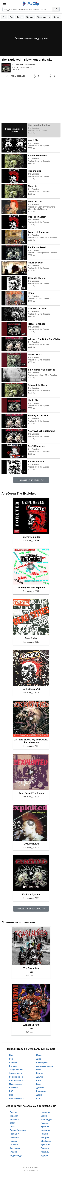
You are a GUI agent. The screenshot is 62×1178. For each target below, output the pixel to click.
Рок (11, 17)
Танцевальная (43, 17)
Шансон (19, 17)
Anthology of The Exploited (31, 587)
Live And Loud (31, 843)
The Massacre (25, 67)
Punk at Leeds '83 (31, 689)
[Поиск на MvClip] (56, 9)
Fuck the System (31, 894)
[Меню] (4, 3)
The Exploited (30, 64)
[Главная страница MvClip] (31, 3)
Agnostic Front (31, 1025)
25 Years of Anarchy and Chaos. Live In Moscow (31, 741)
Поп (4, 17)
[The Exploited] (6, 67)
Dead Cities (31, 638)
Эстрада (30, 17)
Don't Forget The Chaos (31, 793)
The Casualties (31, 968)
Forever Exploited (31, 537)
